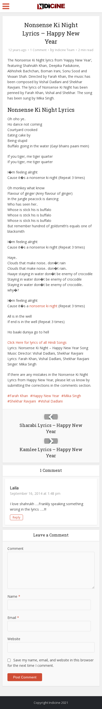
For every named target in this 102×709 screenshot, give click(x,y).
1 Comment (38, 50)
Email (13, 617)
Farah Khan (19, 395)
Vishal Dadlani (51, 401)
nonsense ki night (43, 306)
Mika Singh (72, 395)
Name (13, 596)
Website (13, 638)
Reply (16, 517)
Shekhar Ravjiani (23, 401)
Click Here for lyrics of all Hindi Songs (37, 342)
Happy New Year (45, 395)
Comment (15, 548)
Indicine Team (65, 50)
